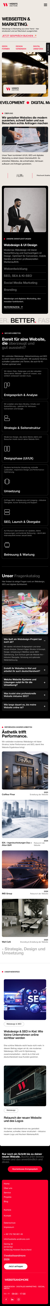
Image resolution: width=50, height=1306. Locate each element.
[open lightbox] (25, 76)
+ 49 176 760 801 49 (13, 1234)
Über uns (8, 1188)
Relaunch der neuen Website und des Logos (22, 1119)
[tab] (25, 255)
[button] (45, 4)
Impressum (9, 1227)
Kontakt (7, 1216)
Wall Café (6, 942)
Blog (6, 1202)
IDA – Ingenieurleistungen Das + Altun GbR (17, 844)
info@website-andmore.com (17, 1239)
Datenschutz (10, 1223)
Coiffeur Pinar (8, 795)
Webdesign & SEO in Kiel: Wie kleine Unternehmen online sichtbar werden (23, 1034)
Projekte (7, 1197)
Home (6, 1184)
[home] (10, 5)
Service (7, 1193)
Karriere (7, 1210)
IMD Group (7, 894)
